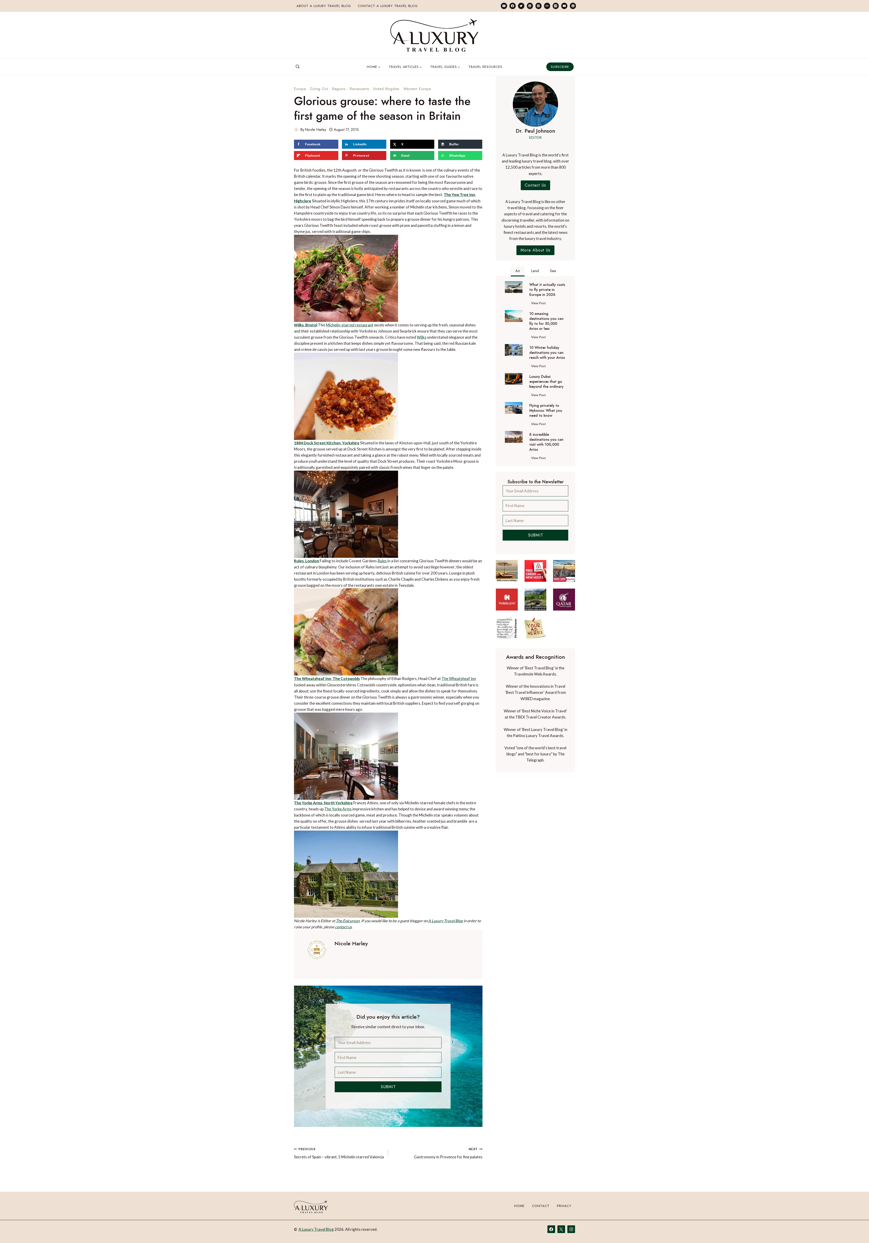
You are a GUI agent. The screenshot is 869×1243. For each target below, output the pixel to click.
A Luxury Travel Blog (445, 920)
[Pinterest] (538, 6)
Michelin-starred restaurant (349, 325)
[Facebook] (512, 6)
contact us (343, 926)
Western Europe (417, 88)
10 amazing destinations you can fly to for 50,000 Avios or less (546, 321)
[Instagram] (556, 6)
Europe (300, 88)
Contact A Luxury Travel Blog (388, 5)
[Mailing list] (504, 6)
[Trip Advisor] (547, 6)
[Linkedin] (530, 6)
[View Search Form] (297, 67)
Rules (382, 560)
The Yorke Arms (338, 809)
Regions (339, 88)
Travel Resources (485, 66)
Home (519, 1205)
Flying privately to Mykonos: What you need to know (545, 410)
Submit (388, 1087)
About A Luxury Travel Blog (323, 5)
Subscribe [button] (560, 66)
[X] (561, 1229)
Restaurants (359, 88)
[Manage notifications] (856, 1231)
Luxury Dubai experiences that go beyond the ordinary (546, 381)
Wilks (421, 337)
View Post (539, 304)
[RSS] (573, 6)
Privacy (564, 1205)
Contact (540, 1205)
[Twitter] (521, 6)
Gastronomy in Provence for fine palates (448, 1153)
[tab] (518, 271)
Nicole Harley (315, 129)
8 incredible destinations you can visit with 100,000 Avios (546, 442)
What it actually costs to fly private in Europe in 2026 (547, 289)
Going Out (319, 88)
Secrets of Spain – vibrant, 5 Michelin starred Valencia (339, 1153)
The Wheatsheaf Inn (459, 678)
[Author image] (296, 129)
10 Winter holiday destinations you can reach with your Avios (547, 352)
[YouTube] (564, 6)
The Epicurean (348, 920)
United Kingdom (386, 88)
